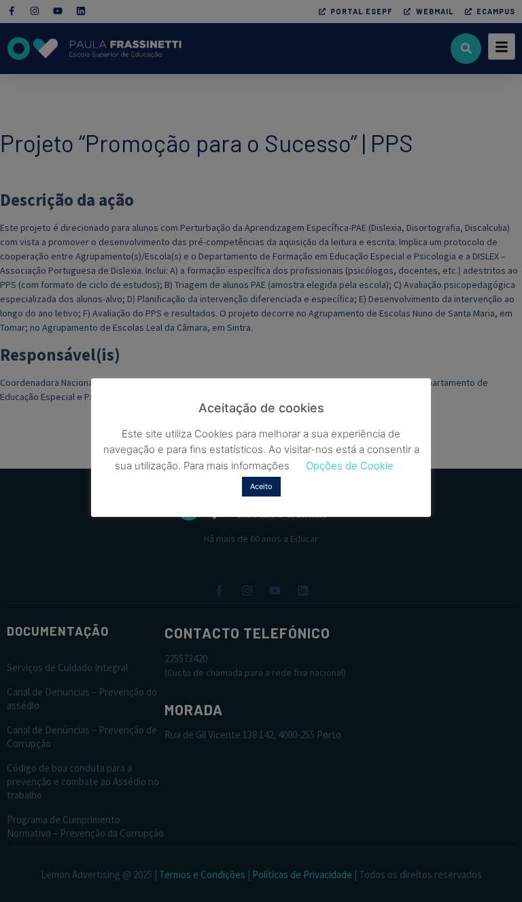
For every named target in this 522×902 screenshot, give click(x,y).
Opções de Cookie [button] (350, 465)
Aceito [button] (261, 486)
